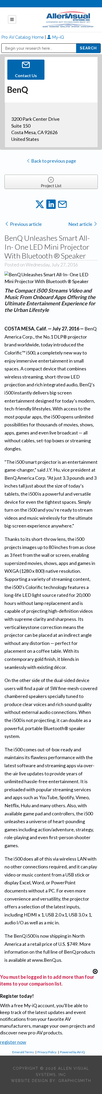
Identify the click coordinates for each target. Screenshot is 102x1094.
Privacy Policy (46, 1052)
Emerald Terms (23, 1052)
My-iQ (57, 37)
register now (13, 1042)
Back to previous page (53, 161)
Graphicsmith (74, 1081)
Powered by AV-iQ (72, 1052)
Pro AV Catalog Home (23, 37)
